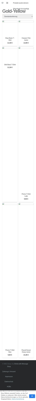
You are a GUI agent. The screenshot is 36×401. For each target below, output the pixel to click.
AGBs (9, 386)
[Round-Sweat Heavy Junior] (26, 275)
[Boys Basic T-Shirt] (10, 28)
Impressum (9, 376)
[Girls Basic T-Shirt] (10, 54)
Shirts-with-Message (21, 364)
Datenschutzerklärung (18, 399)
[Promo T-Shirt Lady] (26, 119)
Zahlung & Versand (8, 371)
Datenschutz (9, 381)
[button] (7, 3)
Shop (9, 366)
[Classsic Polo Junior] (26, 28)
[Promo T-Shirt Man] (10, 275)
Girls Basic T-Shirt (10, 64)
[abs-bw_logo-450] (2, 3)
